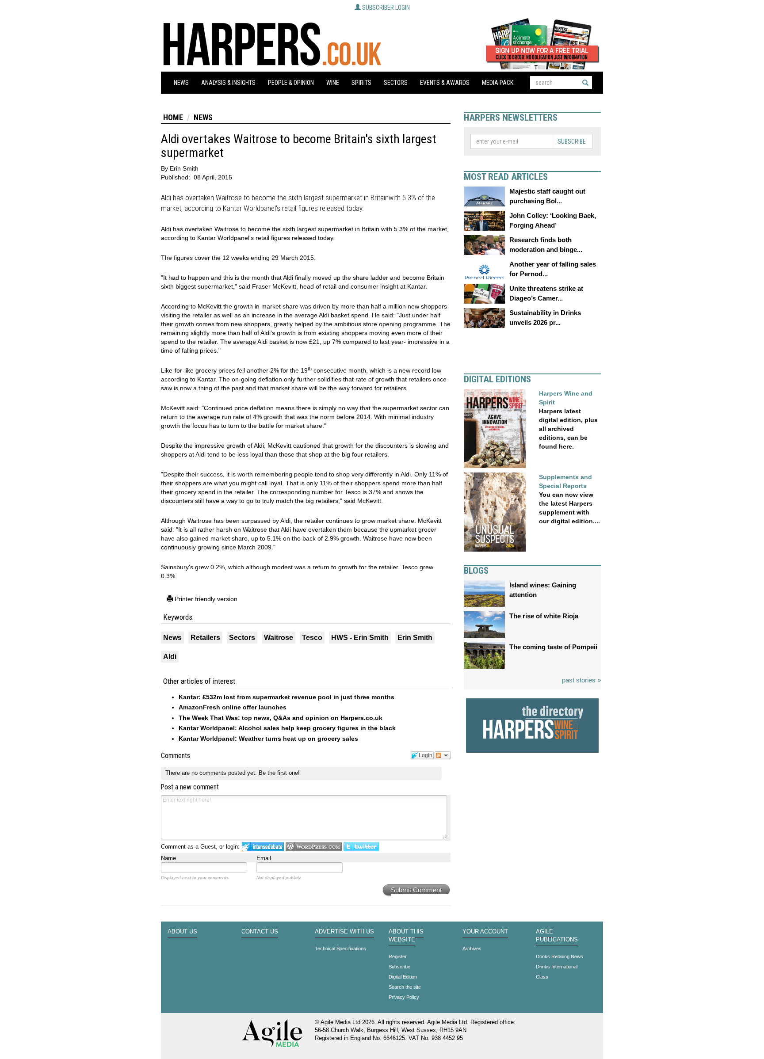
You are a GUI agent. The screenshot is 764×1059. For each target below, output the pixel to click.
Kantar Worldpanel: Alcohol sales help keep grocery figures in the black (287, 727)
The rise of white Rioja (543, 616)
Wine (332, 82)
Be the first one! (279, 772)
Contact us (259, 932)
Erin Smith (414, 637)
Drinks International (556, 966)
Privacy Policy (404, 997)
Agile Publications (557, 936)
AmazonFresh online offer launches (232, 707)
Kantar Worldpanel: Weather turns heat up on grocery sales (268, 738)
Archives (471, 948)
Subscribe (572, 141)
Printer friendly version (205, 598)
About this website (406, 936)
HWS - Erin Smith (360, 637)
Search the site (405, 987)
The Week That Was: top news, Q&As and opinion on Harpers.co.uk (280, 717)
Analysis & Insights (228, 82)
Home (173, 117)
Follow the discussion (443, 755)
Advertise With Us (344, 932)
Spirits (361, 82)
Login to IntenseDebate (263, 846)
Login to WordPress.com (314, 846)
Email (263, 858)
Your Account (485, 932)
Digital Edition (403, 976)
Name (168, 858)
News (181, 82)
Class (542, 976)
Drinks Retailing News (559, 956)
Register (398, 956)
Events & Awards (445, 82)
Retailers (205, 637)
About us (182, 932)
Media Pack (497, 82)
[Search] (585, 82)
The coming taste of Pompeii (553, 647)
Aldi (169, 656)
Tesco (312, 637)
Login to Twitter (361, 846)
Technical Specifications (340, 948)
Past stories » (581, 680)
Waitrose (278, 637)
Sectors (396, 82)
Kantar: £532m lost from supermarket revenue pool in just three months (286, 697)
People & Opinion (291, 82)
